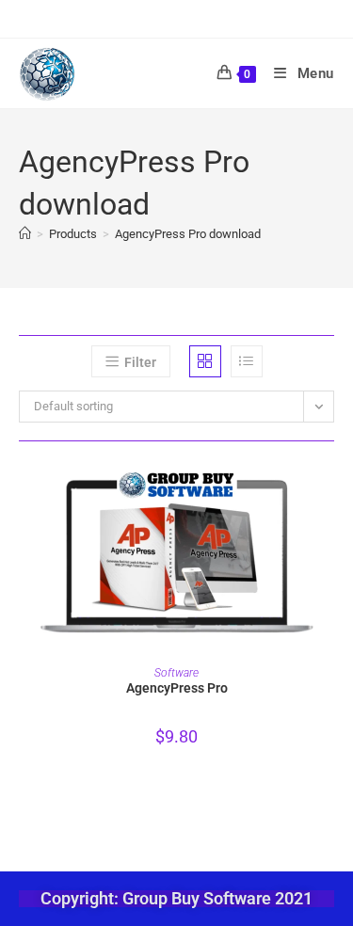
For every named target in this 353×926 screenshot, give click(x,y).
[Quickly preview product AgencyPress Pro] (328, 493)
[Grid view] (205, 361)
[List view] (247, 361)
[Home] (25, 234)
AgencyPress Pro (177, 687)
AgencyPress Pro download (188, 234)
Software (176, 672)
